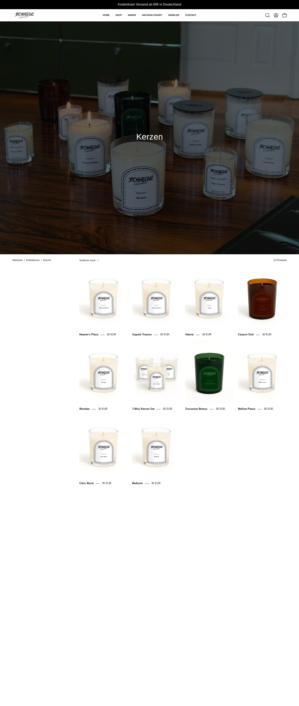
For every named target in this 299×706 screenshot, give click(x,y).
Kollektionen (33, 260)
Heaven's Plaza (88, 334)
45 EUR (167, 409)
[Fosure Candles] (24, 15)
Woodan (84, 409)
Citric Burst (86, 483)
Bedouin (137, 483)
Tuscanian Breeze (196, 409)
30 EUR (111, 334)
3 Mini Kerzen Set (143, 409)
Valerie (189, 334)
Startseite (17, 260)
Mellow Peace (246, 409)
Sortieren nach (87, 260)
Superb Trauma (142, 334)
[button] (118, 15)
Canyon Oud (246, 334)
